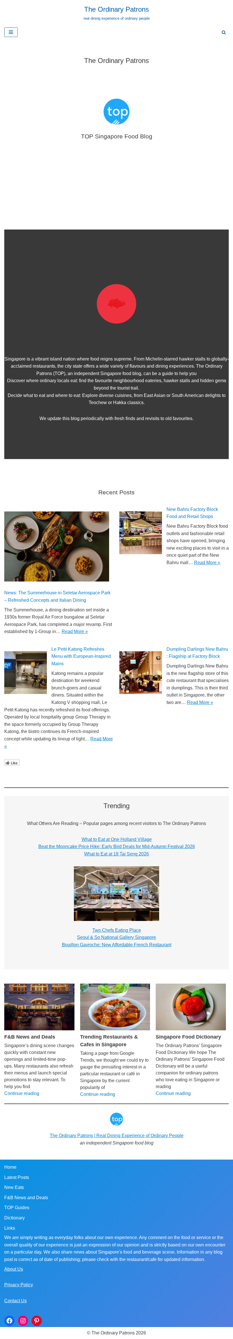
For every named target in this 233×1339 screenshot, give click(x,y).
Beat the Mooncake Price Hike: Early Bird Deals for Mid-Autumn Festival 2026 (116, 846)
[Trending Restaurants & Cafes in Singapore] (115, 1007)
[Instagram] (23, 1321)
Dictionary (14, 1217)
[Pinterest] (37, 1321)
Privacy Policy (18, 1284)
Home (10, 1167)
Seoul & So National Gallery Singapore (116, 937)
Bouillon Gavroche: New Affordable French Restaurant (116, 944)
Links (9, 1228)
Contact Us (15, 1300)
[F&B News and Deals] (39, 1007)
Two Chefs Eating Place (116, 930)
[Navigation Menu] (11, 32)
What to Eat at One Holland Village (117, 839)
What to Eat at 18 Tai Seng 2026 (116, 853)
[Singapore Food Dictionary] (191, 1007)
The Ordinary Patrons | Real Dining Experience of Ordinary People (117, 1135)
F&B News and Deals (29, 1037)
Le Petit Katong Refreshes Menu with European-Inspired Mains (81, 656)
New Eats (14, 1187)
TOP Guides (16, 1207)
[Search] (224, 32)
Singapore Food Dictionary (188, 1037)
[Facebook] (9, 1321)
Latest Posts (16, 1177)
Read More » (75, 631)
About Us (13, 1269)
